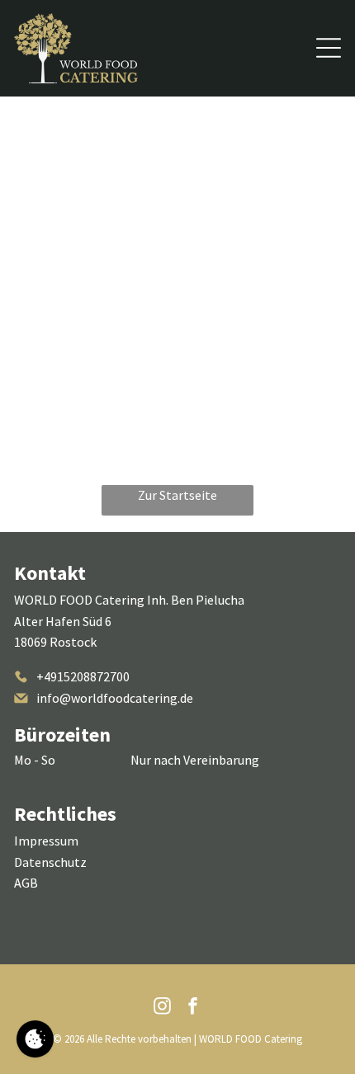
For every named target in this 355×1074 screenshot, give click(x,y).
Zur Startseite (177, 495)
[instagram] (162, 1008)
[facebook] (193, 1008)
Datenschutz (50, 862)
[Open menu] (328, 47)
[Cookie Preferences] (35, 1039)
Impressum (46, 840)
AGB (26, 882)
